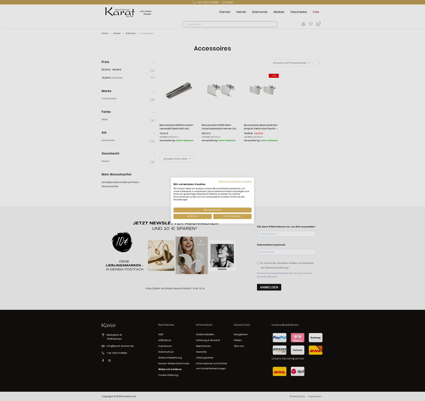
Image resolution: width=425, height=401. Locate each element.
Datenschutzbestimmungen (235, 181)
